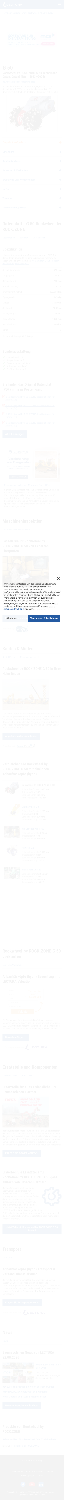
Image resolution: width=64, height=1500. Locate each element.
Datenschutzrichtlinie (14, 609)
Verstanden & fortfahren (44, 618)
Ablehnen (11, 618)
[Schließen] (58, 578)
